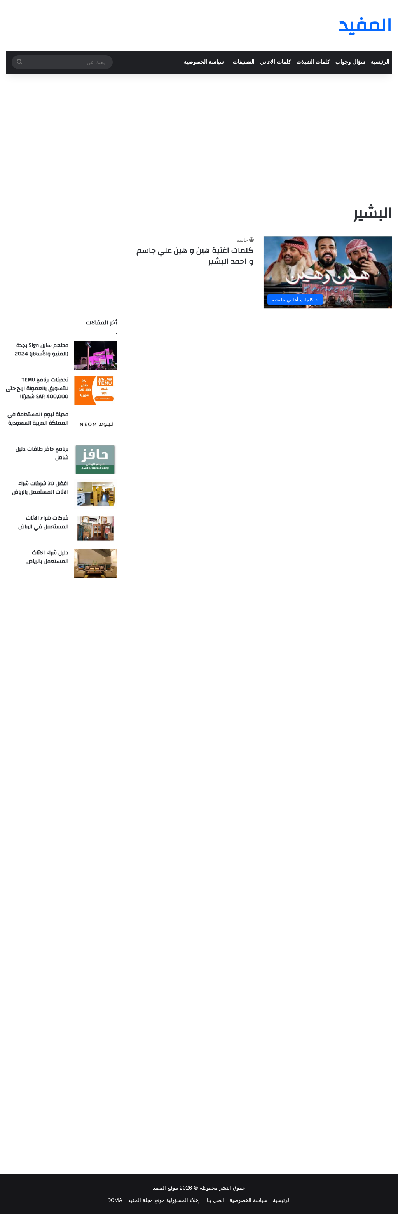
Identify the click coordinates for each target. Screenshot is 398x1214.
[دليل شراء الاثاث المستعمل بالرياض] (95, 563)
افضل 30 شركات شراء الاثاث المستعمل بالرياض (40, 488)
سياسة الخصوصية (204, 62)
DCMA (114, 1200)
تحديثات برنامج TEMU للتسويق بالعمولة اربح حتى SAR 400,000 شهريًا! (37, 388)
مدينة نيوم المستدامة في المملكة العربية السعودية (37, 418)
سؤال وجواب (350, 62)
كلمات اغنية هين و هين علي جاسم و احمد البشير (195, 255)
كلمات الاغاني (275, 62)
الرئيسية (380, 62)
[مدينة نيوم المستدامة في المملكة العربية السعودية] (95, 424)
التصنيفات (244, 62)
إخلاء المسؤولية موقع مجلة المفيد (164, 1200)
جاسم (242, 240)
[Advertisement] (199, 136)
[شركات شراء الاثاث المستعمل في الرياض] (95, 528)
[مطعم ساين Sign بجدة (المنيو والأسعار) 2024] (95, 355)
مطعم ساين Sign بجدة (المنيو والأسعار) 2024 (41, 349)
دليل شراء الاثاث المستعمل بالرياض (47, 557)
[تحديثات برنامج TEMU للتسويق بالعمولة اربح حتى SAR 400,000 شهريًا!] (95, 390)
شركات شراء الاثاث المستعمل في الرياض (43, 522)
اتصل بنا (214, 1200)
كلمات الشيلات (313, 62)
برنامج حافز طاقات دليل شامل (42, 453)
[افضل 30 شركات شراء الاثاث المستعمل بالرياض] (95, 494)
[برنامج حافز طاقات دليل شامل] (95, 459)
